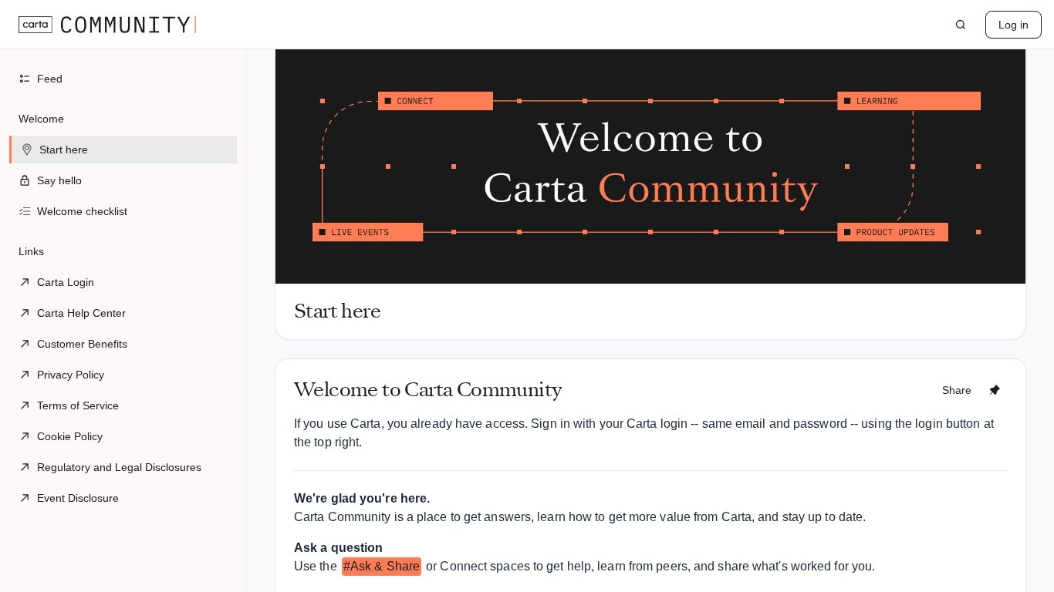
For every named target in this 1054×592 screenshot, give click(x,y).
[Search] (960, 24)
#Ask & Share (381, 566)
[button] (123, 165)
